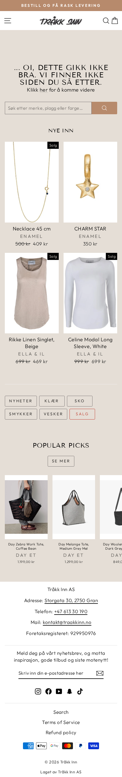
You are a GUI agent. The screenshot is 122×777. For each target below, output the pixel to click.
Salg (82, 413)
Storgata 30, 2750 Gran (71, 600)
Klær (52, 400)
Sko (80, 400)
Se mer (61, 460)
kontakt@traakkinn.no (67, 622)
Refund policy (61, 732)
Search (61, 712)
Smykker (21, 413)
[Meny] (7, 20)
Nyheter (21, 400)
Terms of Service (61, 722)
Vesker (53, 413)
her (44, 89)
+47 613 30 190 (70, 611)
